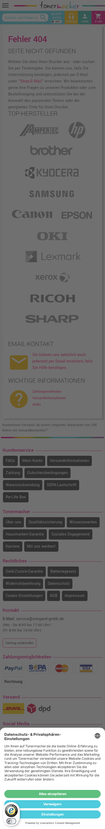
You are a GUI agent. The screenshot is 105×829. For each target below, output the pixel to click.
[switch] (11, 821)
